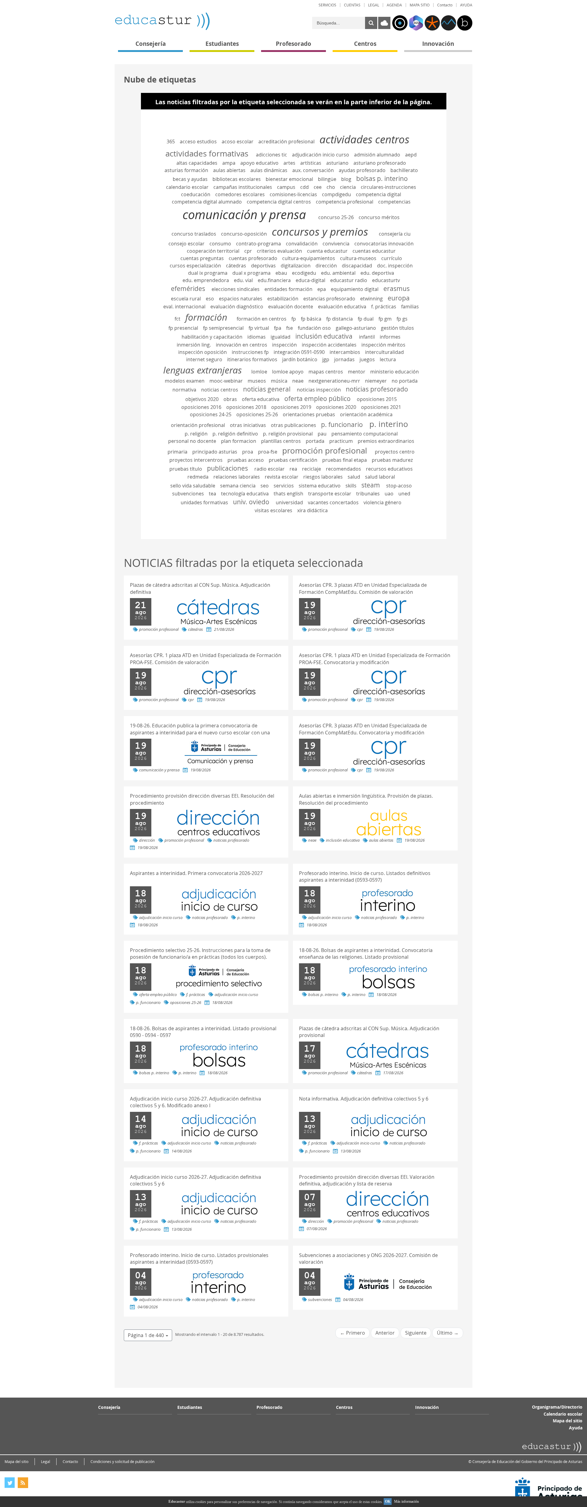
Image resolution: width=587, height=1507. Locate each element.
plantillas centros (281, 441)
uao (389, 493)
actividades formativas (206, 153)
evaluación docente (290, 306)
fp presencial (183, 328)
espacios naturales (240, 298)
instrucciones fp (250, 352)
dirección (326, 265)
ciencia (348, 187)
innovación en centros (241, 344)
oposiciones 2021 (381, 407)
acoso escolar (237, 141)
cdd (304, 187)
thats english (288, 493)
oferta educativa (260, 399)
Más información (406, 1501)
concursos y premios (320, 231)
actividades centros (364, 139)
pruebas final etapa (344, 460)
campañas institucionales (242, 187)
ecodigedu (304, 273)
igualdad (280, 336)
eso (210, 298)
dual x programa (251, 273)
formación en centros (261, 318)
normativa (184, 389)
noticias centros (219, 389)
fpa (277, 328)
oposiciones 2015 (377, 399)
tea (212, 493)
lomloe (259, 371)
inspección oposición (202, 352)
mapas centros (325, 371)
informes (390, 336)
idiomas (256, 336)
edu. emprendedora (206, 280)
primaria (177, 451)
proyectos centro (395, 451)
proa (247, 451)
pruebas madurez (392, 460)
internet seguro (204, 359)
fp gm (385, 318)
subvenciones (188, 493)
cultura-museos (358, 258)
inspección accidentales (329, 344)
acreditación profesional (286, 141)
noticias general (266, 389)
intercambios (345, 352)
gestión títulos (397, 328)
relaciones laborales (236, 476)
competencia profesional (344, 201)
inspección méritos (383, 344)
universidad (289, 502)
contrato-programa (258, 243)
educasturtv (386, 280)
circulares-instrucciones (388, 187)
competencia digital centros (279, 201)
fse (289, 328)
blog (346, 179)
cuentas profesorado (253, 258)
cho (331, 187)
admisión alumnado (377, 154)
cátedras (236, 265)
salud (354, 476)
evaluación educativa (342, 306)
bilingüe (327, 179)
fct (177, 318)
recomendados (343, 468)
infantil (367, 336)
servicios (284, 485)
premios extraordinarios (386, 441)
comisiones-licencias (293, 194)
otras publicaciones (293, 425)
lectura (388, 359)
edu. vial (243, 280)
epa (321, 289)
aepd (411, 154)
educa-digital (310, 280)
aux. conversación (313, 170)
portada (315, 441)
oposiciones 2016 (201, 407)
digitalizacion (296, 265)
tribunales (368, 493)
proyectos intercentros (196, 460)
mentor (356, 371)
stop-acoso (399, 485)
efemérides (188, 288)
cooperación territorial (213, 251)
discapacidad (357, 265)
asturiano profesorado (379, 163)
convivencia (336, 243)
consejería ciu (395, 233)
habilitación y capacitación (212, 336)
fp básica (311, 318)
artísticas (310, 163)
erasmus (396, 288)
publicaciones (227, 468)
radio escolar (269, 468)
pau (322, 433)
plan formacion (238, 441)
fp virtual (259, 328)
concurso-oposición (244, 233)
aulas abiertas (229, 170)
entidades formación (288, 289)
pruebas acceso (245, 460)
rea (293, 468)
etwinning (371, 298)
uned (404, 493)
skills (350, 485)
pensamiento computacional (364, 433)
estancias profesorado (329, 298)
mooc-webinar (226, 380)
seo (264, 485)
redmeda (198, 476)
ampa (228, 163)
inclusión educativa (324, 336)
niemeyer (376, 380)
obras (230, 399)
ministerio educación (394, 371)
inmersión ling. (194, 344)
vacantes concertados (333, 502)
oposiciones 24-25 (210, 414)
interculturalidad (384, 352)
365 (171, 141)
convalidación (302, 243)
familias (410, 306)
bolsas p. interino (382, 178)
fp (293, 318)
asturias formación (186, 170)
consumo (220, 243)
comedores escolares (240, 194)
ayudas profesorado (362, 170)
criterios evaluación (279, 251)
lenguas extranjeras (202, 370)
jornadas (344, 359)
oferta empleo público (317, 398)
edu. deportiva (377, 273)
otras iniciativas (248, 425)
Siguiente (415, 1332)
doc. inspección (395, 265)
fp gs (402, 318)
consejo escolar (186, 243)
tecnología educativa (245, 493)
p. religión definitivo (235, 433)
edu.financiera (274, 280)
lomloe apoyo (288, 371)
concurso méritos (379, 217)
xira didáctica (312, 510)
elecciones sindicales (236, 289)
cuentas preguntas (202, 258)
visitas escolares (273, 510)
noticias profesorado (377, 389)
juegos (367, 359)
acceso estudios (198, 141)
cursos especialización (195, 265)
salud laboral (380, 476)
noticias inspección (319, 389)
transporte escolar (329, 493)
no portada (405, 380)
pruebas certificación (293, 460)
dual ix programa (207, 273)
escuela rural (186, 298)
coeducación (195, 194)
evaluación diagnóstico (236, 306)
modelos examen (185, 380)
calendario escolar (187, 187)
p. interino (388, 424)
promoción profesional (324, 450)
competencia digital (378, 194)
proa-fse (267, 451)
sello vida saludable (192, 485)
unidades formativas (204, 502)
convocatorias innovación (384, 243)
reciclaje (311, 468)
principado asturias (214, 451)
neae (298, 380)
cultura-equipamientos (308, 258)
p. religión (196, 433)
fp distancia (339, 318)
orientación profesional (198, 425)
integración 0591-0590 (299, 352)
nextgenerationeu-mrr (334, 380)
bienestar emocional (289, 179)
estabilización (282, 298)
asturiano (337, 163)
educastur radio (348, 280)
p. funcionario (342, 424)
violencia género (382, 502)
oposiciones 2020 (336, 407)
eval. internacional (184, 306)
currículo (391, 258)
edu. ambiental (338, 273)
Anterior (385, 1332)
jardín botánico (299, 359)
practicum (341, 441)
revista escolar (281, 476)
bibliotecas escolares (236, 179)
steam (370, 485)
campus (286, 187)
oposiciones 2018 (246, 407)
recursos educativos (389, 468)
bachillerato (404, 170)
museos (257, 380)
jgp (325, 359)
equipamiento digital (354, 289)
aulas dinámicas (268, 170)
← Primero (352, 1332)
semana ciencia (238, 485)
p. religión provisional (288, 433)
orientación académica (366, 414)
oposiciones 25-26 (257, 414)
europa (399, 298)
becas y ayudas (190, 179)
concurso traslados (194, 233)
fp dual (366, 318)
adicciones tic (271, 154)
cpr (248, 251)
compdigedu (336, 194)
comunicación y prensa (244, 214)
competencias (394, 201)
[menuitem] (327, 5)
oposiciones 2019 (291, 407)
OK (387, 1501)
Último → (448, 1332)
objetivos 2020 (202, 399)
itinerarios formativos (252, 359)
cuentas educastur (374, 251)
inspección (284, 344)
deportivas (263, 265)
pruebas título (185, 468)
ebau (281, 273)
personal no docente (192, 441)
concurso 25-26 (336, 217)
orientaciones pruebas (309, 414)
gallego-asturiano (356, 328)
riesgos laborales (323, 476)
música (279, 380)
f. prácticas (383, 306)
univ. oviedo (251, 502)
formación (206, 317)
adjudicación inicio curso (320, 154)
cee (318, 187)
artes (289, 163)
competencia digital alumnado (207, 201)
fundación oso (314, 328)
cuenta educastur (327, 251)
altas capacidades (196, 163)
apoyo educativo (259, 163)
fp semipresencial (223, 328)
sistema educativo (320, 485)
